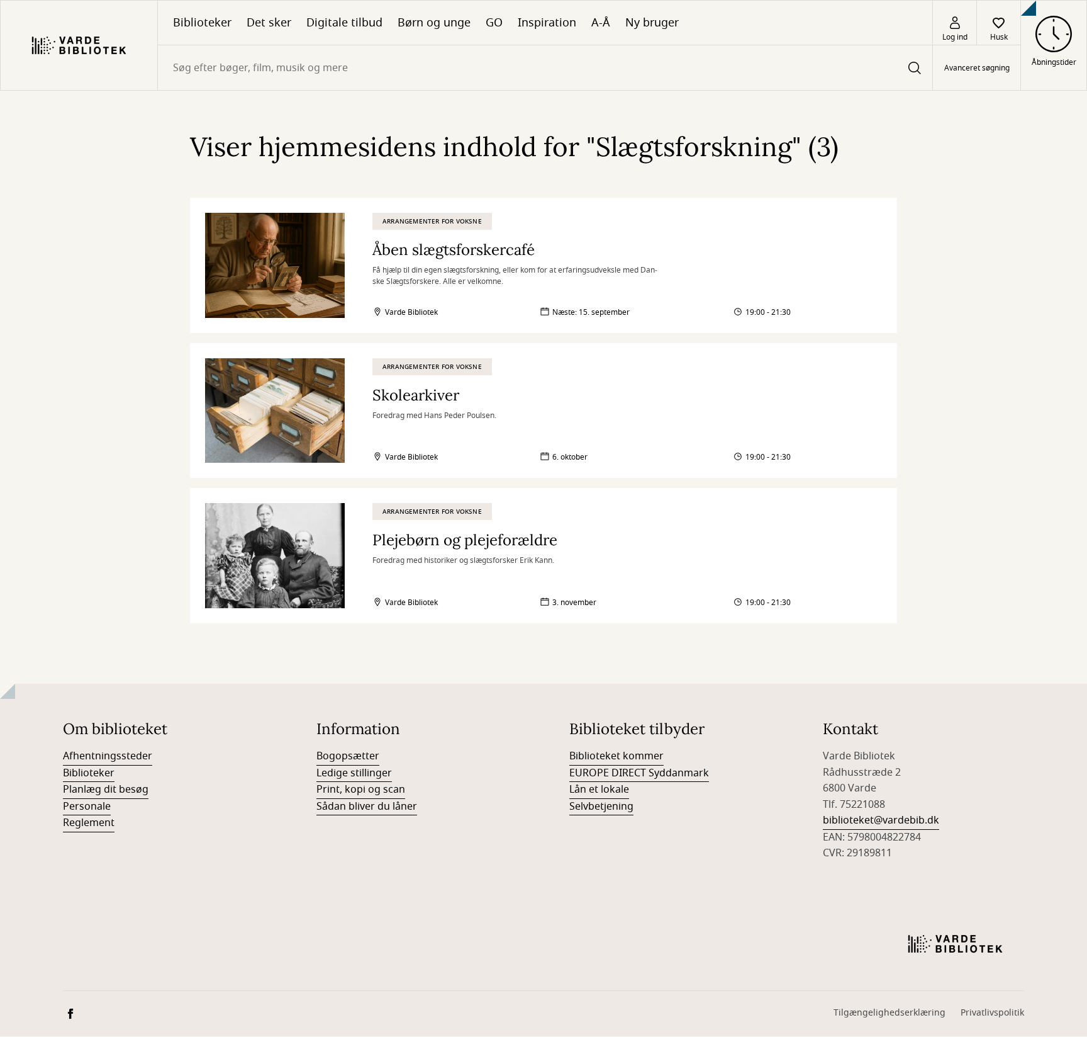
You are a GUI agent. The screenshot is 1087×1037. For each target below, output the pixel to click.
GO (494, 22)
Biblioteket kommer (616, 756)
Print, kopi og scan (360, 789)
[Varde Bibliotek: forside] (79, 45)
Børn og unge (434, 22)
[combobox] (545, 67)
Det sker (269, 22)
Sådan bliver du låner (366, 806)
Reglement (88, 822)
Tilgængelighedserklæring (889, 1012)
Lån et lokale (599, 789)
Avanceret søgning (977, 68)
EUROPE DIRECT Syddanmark (639, 773)
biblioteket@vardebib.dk (881, 820)
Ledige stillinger (354, 773)
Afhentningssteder (107, 756)
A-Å (600, 22)
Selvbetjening (601, 806)
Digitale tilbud (344, 22)
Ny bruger (652, 22)
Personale (87, 806)
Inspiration (547, 22)
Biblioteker (202, 22)
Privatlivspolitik (992, 1012)
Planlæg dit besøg (105, 789)
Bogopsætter (347, 756)
